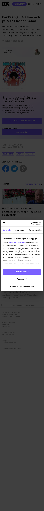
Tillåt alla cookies (22, 272)
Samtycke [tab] (7, 230)
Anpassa (20, 279)
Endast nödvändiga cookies (22, 286)
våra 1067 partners (17, 242)
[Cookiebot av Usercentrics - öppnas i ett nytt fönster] (31, 223)
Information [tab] (20, 230)
